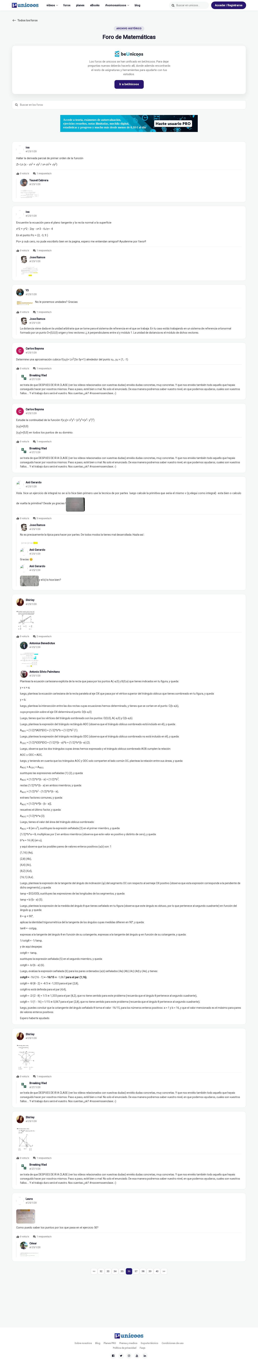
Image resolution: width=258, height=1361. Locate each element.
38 (143, 1271)
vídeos (50, 5)
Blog (97, 1343)
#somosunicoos (115, 5)
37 (136, 1271)
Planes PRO (110, 1343)
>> (164, 1271)
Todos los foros (25, 20)
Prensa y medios (128, 1343)
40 (157, 1271)
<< (94, 1271)
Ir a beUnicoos (129, 84)
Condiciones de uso (173, 1343)
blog (137, 5)
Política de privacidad (124, 1347)
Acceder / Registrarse (228, 5)
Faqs (142, 1347)
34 (115, 1271)
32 (101, 1271)
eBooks (95, 5)
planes (80, 5)
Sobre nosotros (83, 1343)
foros (66, 5)
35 (122, 1271)
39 (150, 1271)
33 (108, 1271)
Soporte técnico (149, 1343)
